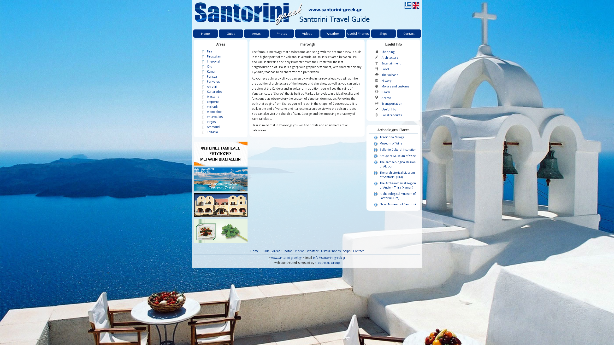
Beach (386, 92)
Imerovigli (213, 61)
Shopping (388, 52)
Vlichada (212, 107)
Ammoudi (213, 127)
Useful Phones (331, 251)
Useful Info (389, 109)
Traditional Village (392, 137)
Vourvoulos (215, 117)
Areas (276, 251)
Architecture (390, 58)
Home (254, 251)
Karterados (214, 92)
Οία (209, 66)
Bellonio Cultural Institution (398, 150)
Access (386, 98)
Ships (346, 251)
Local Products (392, 115)
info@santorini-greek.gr (329, 258)
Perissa (212, 77)
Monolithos (214, 112)
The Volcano (390, 75)
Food (385, 69)
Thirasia (212, 132)
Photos (287, 251)
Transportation (392, 104)
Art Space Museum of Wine (398, 156)
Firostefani (214, 56)
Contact (358, 251)
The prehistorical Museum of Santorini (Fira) (397, 175)
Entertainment (391, 63)
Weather (313, 251)
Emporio (213, 102)
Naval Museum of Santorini (398, 204)
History (386, 81)
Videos (299, 251)
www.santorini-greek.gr (286, 258)
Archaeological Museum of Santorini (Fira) (398, 196)
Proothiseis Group (327, 263)
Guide (265, 251)
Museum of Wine (391, 143)
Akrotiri (212, 87)
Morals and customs (395, 86)
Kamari (212, 71)
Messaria (213, 97)
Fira (209, 51)
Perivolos (213, 82)
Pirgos (211, 122)
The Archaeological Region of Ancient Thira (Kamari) (398, 185)
